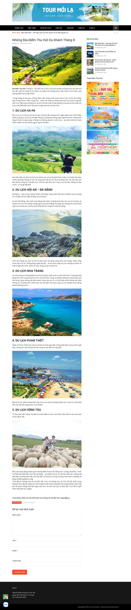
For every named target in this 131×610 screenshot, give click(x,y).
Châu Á (92, 28)
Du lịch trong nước (29, 502)
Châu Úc (81, 28)
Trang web (16, 561)
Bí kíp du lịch (45, 28)
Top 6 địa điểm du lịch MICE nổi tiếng (34, 33)
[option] (70, 33)
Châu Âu (58, 28)
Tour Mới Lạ (65, 498)
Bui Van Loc (15, 43)
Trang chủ (19, 28)
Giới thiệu (32, 28)
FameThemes (114, 607)
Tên (14, 541)
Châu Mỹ (70, 28)
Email (15, 551)
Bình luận (16, 515)
